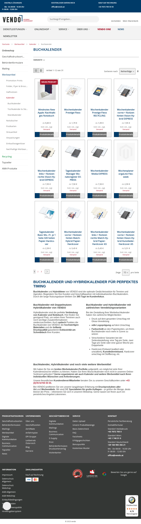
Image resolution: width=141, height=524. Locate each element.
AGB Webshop (8, 495)
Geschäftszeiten (33, 425)
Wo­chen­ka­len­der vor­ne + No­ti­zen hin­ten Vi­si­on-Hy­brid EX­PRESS (126, 114)
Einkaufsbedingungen (12, 499)
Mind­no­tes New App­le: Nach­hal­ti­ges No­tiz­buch (47, 112)
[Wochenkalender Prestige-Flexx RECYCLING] (99, 91)
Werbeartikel (19, 44)
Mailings (6, 429)
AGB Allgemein (9, 492)
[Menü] (136, 496)
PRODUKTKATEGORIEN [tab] (11, 416)
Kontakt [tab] (112, 416)
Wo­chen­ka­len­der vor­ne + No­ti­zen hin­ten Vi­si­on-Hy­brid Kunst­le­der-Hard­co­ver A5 (126, 238)
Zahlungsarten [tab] (34, 470)
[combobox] (73, 19)
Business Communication (9, 444)
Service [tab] (76, 416)
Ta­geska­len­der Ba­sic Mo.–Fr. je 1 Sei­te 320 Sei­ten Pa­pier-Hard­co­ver (47, 238)
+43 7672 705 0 (115, 431)
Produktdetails (47, 134)
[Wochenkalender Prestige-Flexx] (73, 91)
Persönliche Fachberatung (120, 421)
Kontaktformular (115, 425)
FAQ (74, 432)
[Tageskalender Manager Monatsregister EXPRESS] (73, 152)
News (4, 453)
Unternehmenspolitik (12, 507)
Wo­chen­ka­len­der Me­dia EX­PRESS (99, 172)
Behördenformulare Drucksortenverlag (58, 447)
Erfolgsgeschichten (81, 440)
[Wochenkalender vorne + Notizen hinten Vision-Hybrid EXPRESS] (126, 91)
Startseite (6, 44)
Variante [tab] (37, 60)
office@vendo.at (58, 7)
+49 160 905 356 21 (116, 445)
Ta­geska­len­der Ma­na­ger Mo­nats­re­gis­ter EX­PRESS (73, 175)
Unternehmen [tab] (33, 416)
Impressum (7, 474)
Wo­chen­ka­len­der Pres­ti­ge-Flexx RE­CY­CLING (99, 112)
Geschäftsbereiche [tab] (58, 416)
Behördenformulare (11, 425)
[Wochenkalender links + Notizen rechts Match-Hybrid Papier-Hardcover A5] (99, 213)
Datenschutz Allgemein (8, 480)
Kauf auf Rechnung (34, 474)
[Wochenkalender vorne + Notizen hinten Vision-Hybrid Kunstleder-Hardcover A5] (126, 213)
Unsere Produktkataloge (84, 425)
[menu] (70, 33)
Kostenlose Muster (81, 448)
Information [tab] (9, 470)
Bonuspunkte (79, 444)
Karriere (29, 451)
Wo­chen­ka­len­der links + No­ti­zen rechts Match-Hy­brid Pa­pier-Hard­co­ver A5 (99, 238)
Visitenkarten (55, 452)
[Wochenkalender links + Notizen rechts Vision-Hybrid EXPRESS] (47, 152)
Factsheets (77, 436)
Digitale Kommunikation (9, 438)
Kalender (33, 44)
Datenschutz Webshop (8, 486)
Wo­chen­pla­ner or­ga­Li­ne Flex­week (126, 173)
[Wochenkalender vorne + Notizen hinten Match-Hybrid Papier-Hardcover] (73, 213)
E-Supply (53, 438)
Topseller (6, 449)
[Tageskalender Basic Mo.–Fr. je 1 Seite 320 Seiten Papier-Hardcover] (47, 213)
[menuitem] (15, 29)
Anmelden (116, 21)
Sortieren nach (111, 71)
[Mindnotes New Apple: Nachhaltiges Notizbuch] (47, 91)
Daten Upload (79, 421)
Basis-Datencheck (81, 429)
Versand (46, 129)
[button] (56, 134)
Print (51, 442)
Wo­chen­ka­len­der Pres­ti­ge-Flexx (73, 111)
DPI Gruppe (31, 436)
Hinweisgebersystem (11, 511)
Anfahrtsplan (32, 432)
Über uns (30, 421)
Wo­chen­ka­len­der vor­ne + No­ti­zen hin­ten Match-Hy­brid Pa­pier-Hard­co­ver (73, 238)
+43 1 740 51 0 (114, 438)
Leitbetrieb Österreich (31, 441)
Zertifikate (30, 429)
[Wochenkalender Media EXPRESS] (99, 152)
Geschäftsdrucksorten (12, 421)
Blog (28, 447)
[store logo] (18, 18)
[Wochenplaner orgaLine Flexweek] (126, 152)
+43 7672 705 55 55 (106, 7)
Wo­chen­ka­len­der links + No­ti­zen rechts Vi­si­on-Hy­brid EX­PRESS (46, 175)
